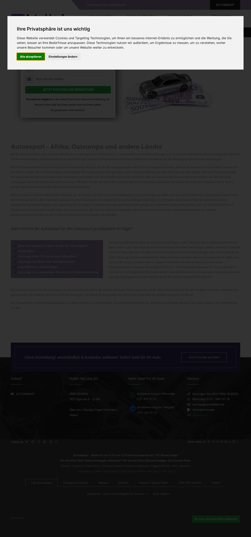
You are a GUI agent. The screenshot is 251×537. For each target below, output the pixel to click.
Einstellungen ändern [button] (63, 56)
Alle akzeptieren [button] (31, 56)
